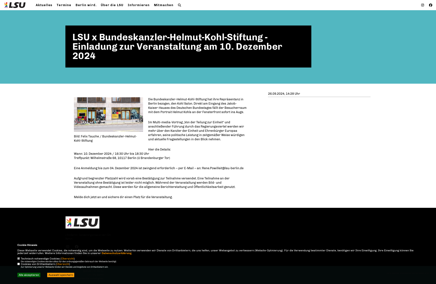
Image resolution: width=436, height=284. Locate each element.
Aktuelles (44, 5)
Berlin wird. (86, 5)
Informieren (139, 5)
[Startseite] (82, 222)
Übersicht (67, 258)
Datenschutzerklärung (116, 253)
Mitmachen (164, 5)
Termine (64, 5)
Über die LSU (112, 5)
